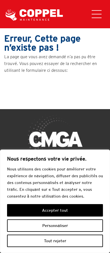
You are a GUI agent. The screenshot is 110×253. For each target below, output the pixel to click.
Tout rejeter (55, 241)
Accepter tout (55, 210)
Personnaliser (55, 225)
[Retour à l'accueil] (36, 14)
